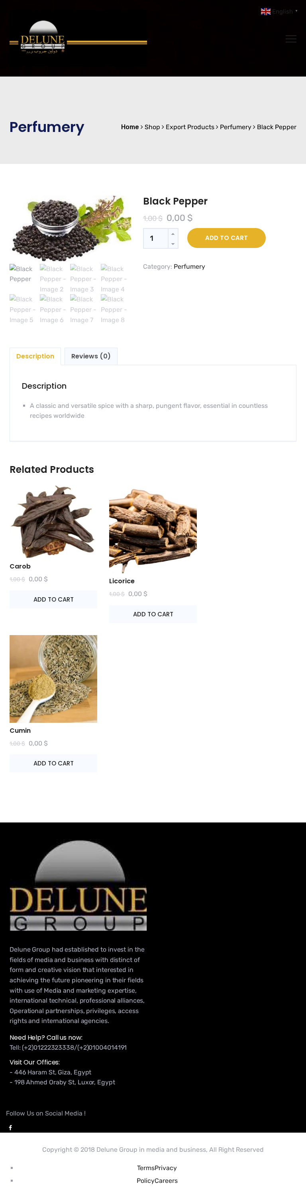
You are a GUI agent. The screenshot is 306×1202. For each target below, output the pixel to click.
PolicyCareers (157, 1180)
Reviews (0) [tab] (91, 356)
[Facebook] (9, 1128)
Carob (20, 566)
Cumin (20, 730)
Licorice (122, 581)
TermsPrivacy (157, 1168)
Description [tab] (35, 356)
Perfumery (189, 266)
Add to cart (226, 238)
